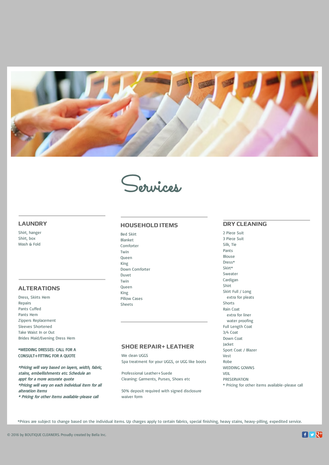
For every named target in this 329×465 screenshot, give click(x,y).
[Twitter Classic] (312, 435)
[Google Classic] (319, 435)
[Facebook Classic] (305, 435)
